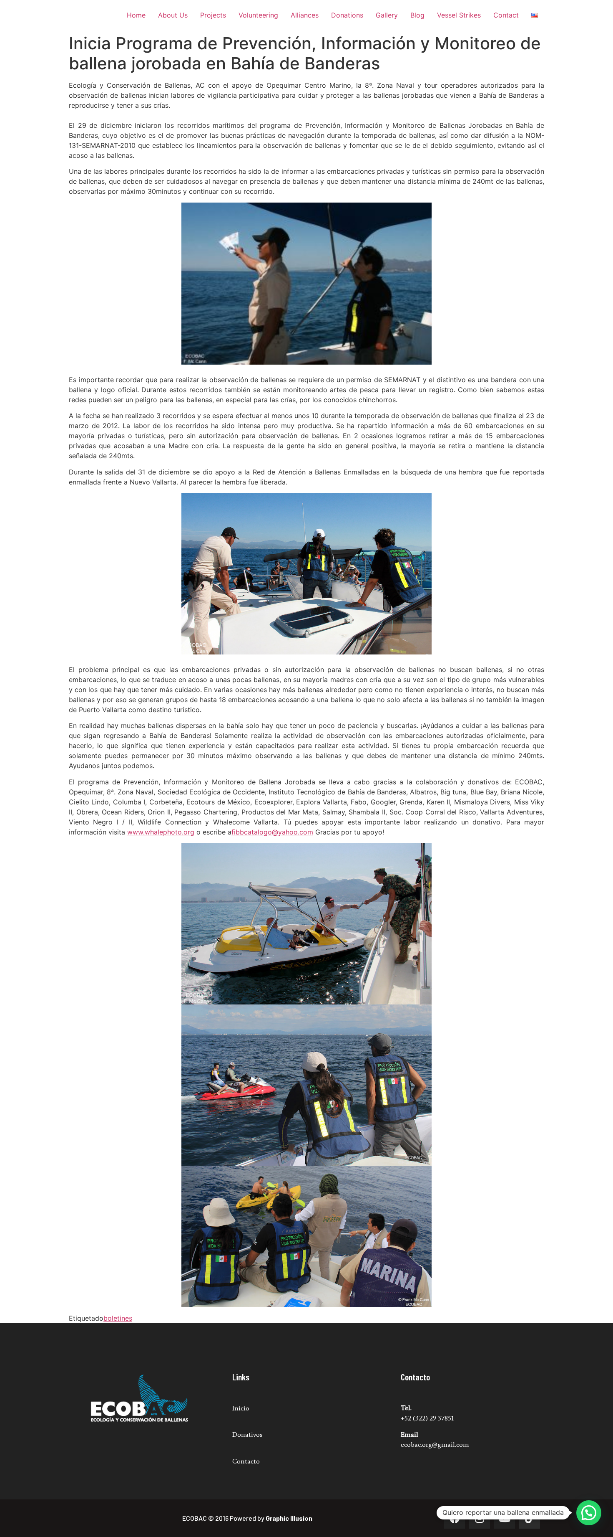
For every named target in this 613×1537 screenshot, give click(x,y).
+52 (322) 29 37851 (427, 1418)
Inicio (240, 1408)
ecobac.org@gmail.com (435, 1444)
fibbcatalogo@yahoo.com (272, 832)
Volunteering (258, 15)
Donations (347, 15)
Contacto (246, 1461)
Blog (417, 15)
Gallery (387, 15)
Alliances (305, 15)
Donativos (247, 1434)
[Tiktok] (529, 1518)
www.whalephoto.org (160, 832)
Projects (213, 15)
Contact (506, 15)
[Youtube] (504, 1518)
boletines (117, 1318)
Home (136, 15)
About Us (173, 15)
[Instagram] (479, 1518)
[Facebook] (454, 1518)
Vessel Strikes (459, 15)
